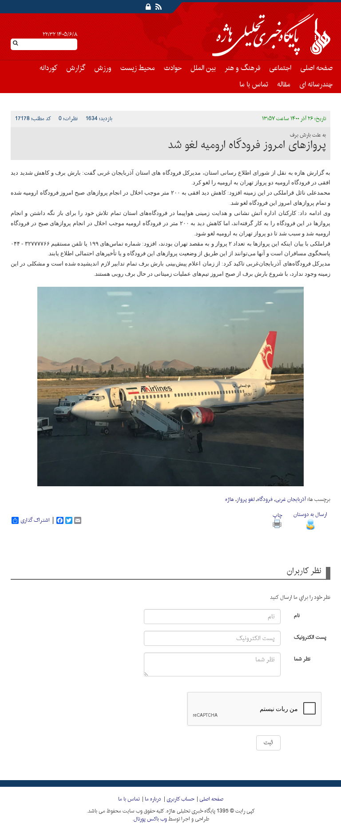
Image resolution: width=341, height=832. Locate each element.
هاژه (229, 499)
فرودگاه (265, 499)
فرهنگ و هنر (242, 68)
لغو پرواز (245, 499)
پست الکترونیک (310, 636)
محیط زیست (137, 68)
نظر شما (302, 658)
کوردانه (48, 68)
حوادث (173, 68)
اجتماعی (280, 68)
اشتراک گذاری (35, 520)
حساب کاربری (180, 799)
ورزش (102, 68)
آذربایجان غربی (290, 499)
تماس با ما (253, 85)
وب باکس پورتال (150, 819)
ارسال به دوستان (310, 514)
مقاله (283, 85)
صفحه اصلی (316, 68)
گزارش (75, 68)
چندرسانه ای (316, 85)
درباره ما (153, 799)
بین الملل (203, 68)
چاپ (277, 515)
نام (297, 615)
